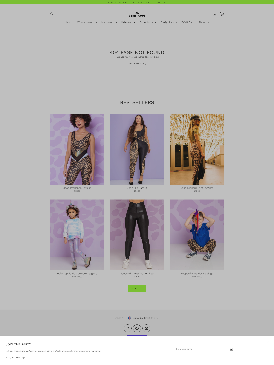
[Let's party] (231, 349)
